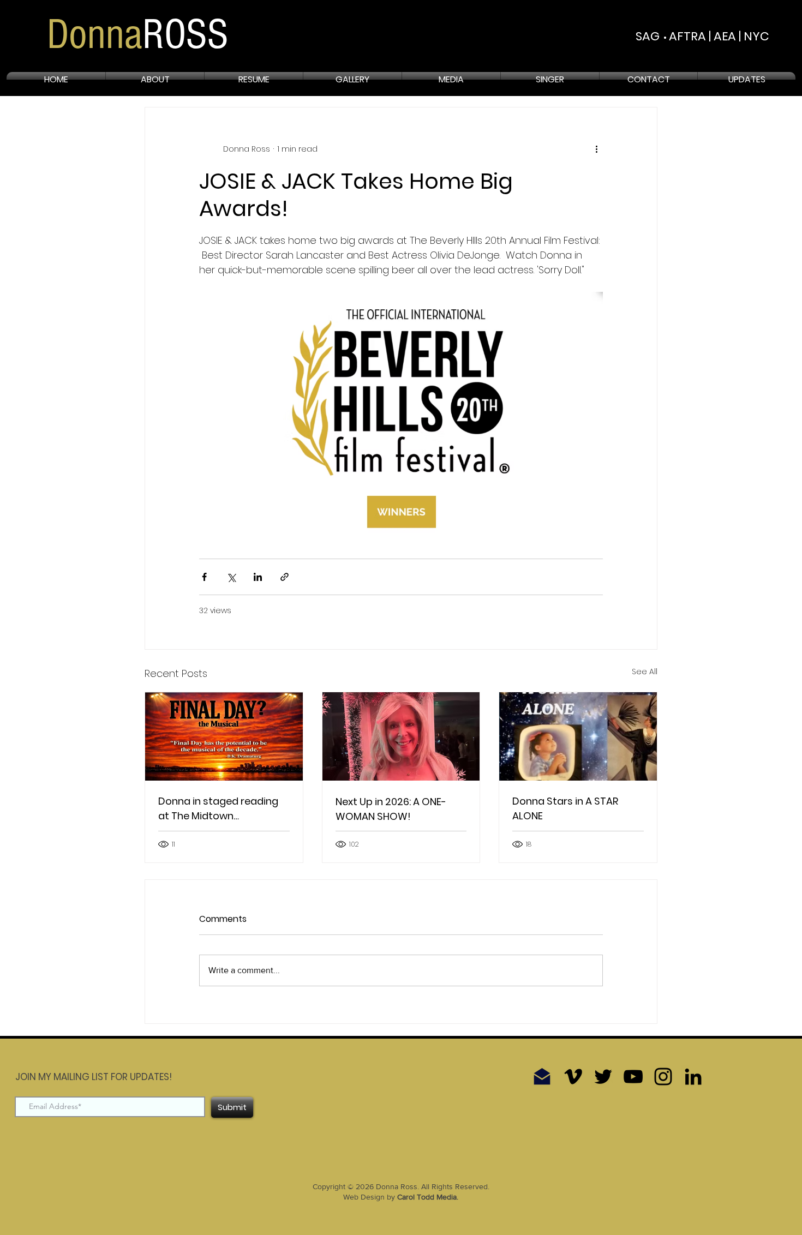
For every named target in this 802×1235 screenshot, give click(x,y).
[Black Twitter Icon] (603, 1076)
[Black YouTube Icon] (633, 1076)
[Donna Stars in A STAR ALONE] (578, 736)
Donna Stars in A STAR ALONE (565, 808)
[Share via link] (284, 577)
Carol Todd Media (427, 1196)
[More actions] (596, 148)
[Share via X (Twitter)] (231, 577)
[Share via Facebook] (204, 577)
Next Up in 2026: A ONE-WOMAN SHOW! (391, 809)
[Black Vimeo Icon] (573, 1076)
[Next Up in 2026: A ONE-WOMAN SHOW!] (401, 736)
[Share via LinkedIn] (258, 577)
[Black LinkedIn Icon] (693, 1076)
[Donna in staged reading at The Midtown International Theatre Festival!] (224, 736)
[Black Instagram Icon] (663, 1076)
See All (644, 671)
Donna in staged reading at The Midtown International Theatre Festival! (218, 808)
